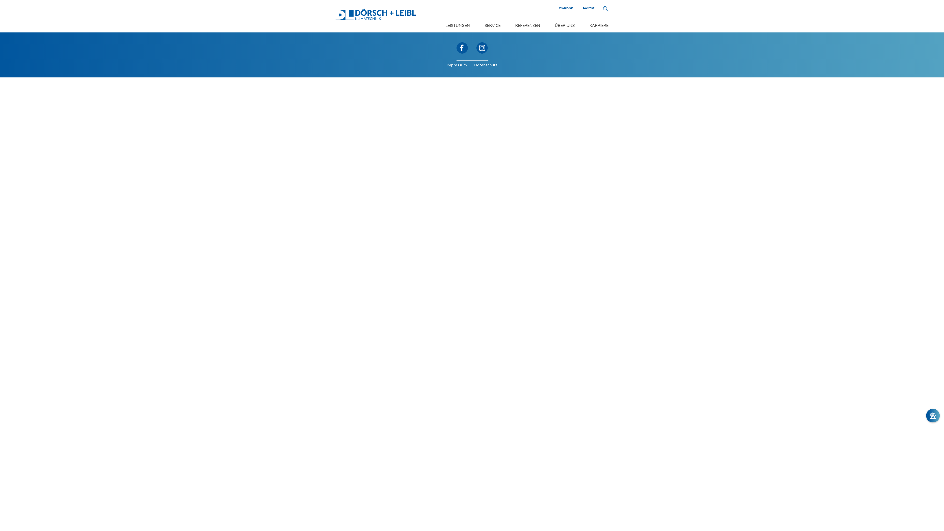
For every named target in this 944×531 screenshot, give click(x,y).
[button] (605, 9)
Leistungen (457, 26)
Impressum (457, 65)
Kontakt (588, 8)
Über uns (565, 26)
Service (493, 26)
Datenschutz (485, 65)
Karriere (599, 26)
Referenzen (527, 26)
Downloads (565, 8)
